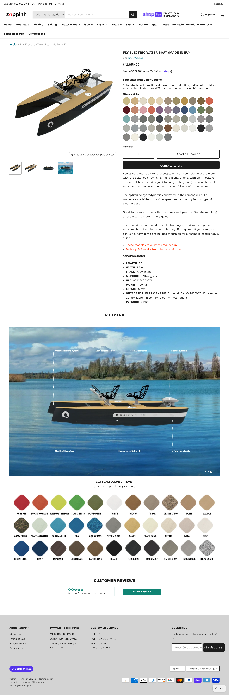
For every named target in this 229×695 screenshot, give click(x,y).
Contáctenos (36, 33)
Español (218, 3)
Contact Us (16, 648)
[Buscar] (133, 14)
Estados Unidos (201, 668)
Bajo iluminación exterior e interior (186, 24)
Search (12, 679)
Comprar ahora (171, 165)
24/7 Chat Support (42, 4)
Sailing (52, 24)
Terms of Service (27, 679)
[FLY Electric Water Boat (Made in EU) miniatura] (15, 168)
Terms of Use (17, 638)
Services (59, 4)
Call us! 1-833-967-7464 (16, 4)
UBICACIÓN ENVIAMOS (64, 638)
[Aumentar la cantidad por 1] (150, 154)
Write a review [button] (142, 591)
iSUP (87, 24)
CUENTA (96, 634)
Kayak (101, 24)
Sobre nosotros (14, 33)
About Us (15, 634)
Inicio (13, 44)
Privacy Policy (17, 643)
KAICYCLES (135, 57)
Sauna (130, 24)
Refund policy (46, 679)
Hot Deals (22, 24)
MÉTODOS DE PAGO (62, 634)
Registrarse (214, 647)
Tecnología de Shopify (20, 685)
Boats (116, 24)
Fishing (38, 24)
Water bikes (70, 24)
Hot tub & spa (148, 24)
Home (8, 24)
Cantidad (128, 146)
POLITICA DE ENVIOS (103, 638)
